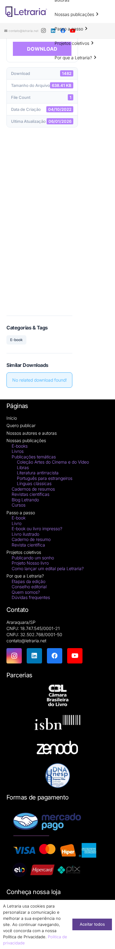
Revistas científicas (30, 494)
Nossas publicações (26, 440)
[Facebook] (54, 655)
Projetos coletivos (23, 552)
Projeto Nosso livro (30, 563)
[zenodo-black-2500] (57, 748)
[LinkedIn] (34, 655)
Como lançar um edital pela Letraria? (48, 568)
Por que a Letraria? (25, 575)
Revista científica (28, 544)
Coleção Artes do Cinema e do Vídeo (53, 462)
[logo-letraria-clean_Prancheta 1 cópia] (26, 12)
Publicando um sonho (33, 557)
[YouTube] (74, 655)
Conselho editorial (29, 586)
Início (11, 418)
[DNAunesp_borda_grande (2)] (57, 775)
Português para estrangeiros (44, 478)
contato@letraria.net (26, 640)
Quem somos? (26, 592)
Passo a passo (20, 512)
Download (42, 49)
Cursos (18, 505)
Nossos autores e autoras (31, 433)
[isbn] (57, 724)
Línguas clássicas (34, 483)
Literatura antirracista (38, 472)
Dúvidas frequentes (31, 597)
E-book (16, 339)
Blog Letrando (25, 499)
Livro (16, 523)
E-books (20, 446)
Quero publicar (21, 425)
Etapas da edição (28, 581)
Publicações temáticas (34, 456)
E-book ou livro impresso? (37, 528)
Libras (23, 467)
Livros (18, 451)
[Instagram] (43, 31)
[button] (97, 14)
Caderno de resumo (31, 539)
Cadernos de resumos (33, 489)
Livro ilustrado (25, 534)
